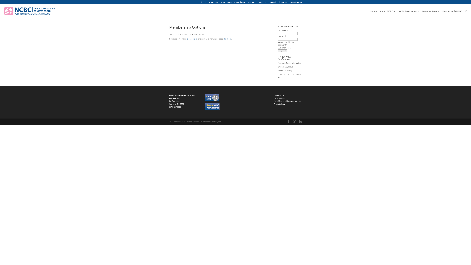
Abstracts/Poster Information (289, 63)
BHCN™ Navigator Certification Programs (238, 2)
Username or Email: (286, 30)
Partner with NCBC (452, 11)
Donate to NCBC (280, 95)
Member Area (429, 11)
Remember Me (286, 48)
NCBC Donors (279, 98)
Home (373, 11)
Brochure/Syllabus (285, 67)
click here (227, 39)
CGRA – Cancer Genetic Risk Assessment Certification (279, 2)
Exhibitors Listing (285, 70)
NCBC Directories (408, 11)
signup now (282, 42)
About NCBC (386, 11)
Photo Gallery (279, 104)
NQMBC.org (213, 2)
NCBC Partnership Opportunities (287, 101)
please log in (192, 39)
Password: (282, 36)
